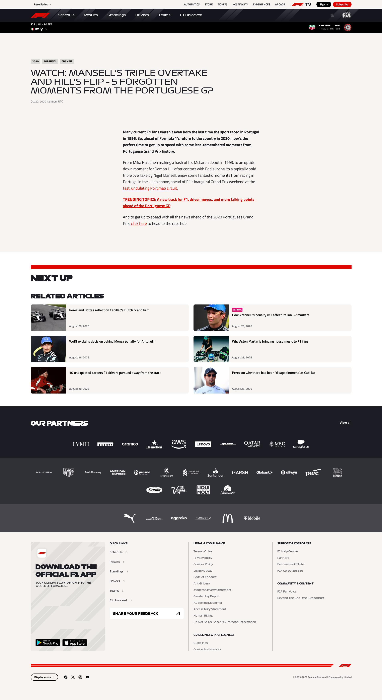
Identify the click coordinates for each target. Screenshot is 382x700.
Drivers (142, 15)
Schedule (66, 15)
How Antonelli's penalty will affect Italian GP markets (270, 315)
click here (139, 223)
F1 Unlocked (191, 15)
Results (91, 15)
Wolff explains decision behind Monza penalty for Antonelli (111, 341)
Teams (164, 15)
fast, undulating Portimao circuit (150, 188)
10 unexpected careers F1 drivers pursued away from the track (115, 372)
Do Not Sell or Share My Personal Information (225, 622)
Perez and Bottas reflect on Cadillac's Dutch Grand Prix (109, 310)
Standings (116, 15)
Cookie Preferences (207, 649)
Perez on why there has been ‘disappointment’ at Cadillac (273, 372)
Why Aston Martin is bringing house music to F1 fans (270, 341)
